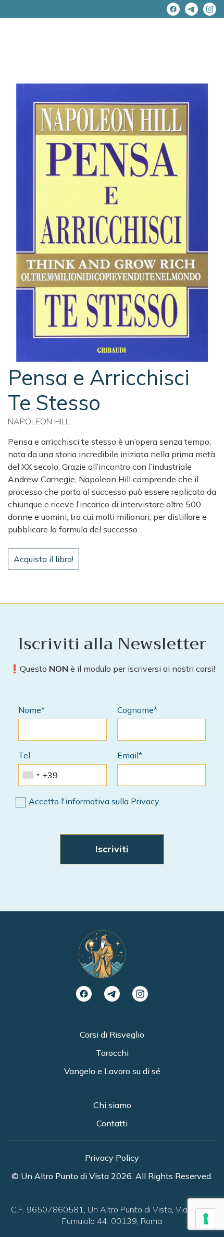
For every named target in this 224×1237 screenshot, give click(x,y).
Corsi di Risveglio (112, 1034)
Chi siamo (112, 1105)
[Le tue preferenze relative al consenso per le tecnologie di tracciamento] (206, 1219)
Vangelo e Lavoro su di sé (112, 1071)
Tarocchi (112, 1053)
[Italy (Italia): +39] (31, 775)
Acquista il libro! (43, 559)
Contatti (112, 1123)
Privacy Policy (112, 1157)
